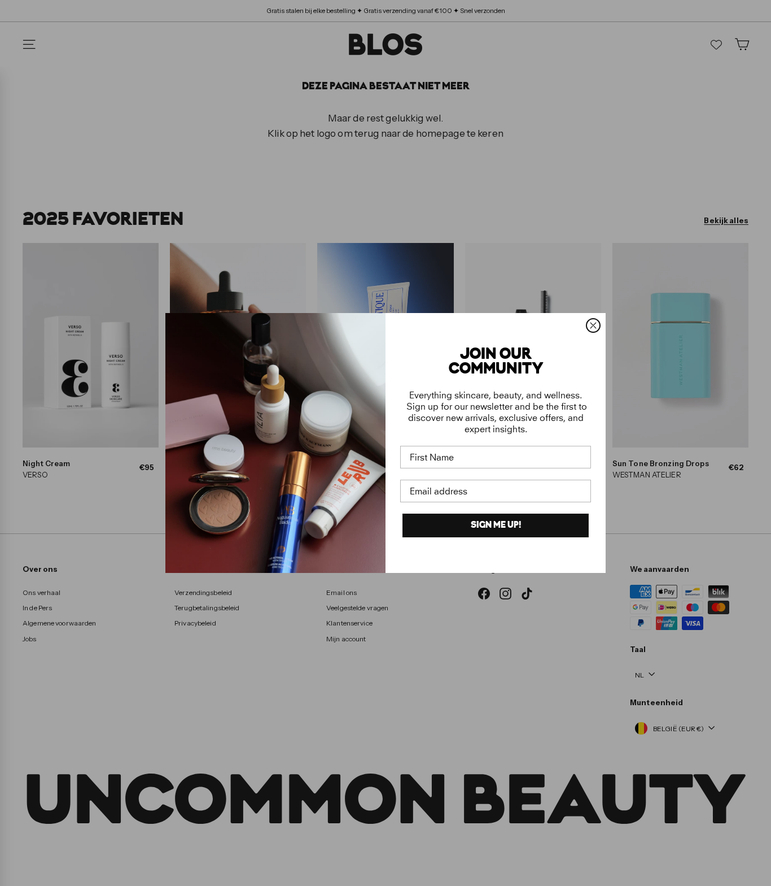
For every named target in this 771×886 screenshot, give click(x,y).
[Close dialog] (593, 325)
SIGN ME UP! (496, 525)
